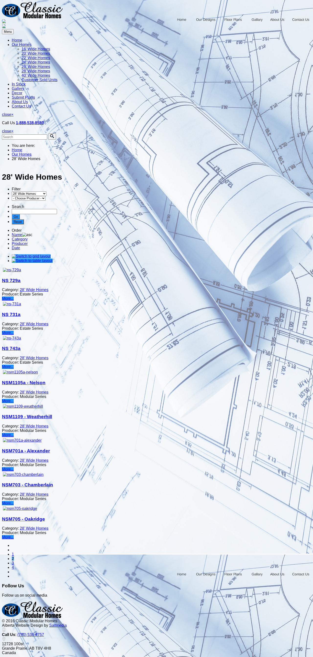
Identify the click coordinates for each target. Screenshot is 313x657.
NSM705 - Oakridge (23, 519)
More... (8, 298)
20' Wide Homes (36, 53)
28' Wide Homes (36, 71)
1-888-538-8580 (30, 123)
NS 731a (11, 314)
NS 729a (11, 280)
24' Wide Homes (36, 62)
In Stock (19, 84)
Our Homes (22, 45)
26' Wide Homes (36, 67)
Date (16, 248)
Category (20, 239)
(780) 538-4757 (30, 635)
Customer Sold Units (39, 80)
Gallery (18, 89)
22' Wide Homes (36, 58)
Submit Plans (23, 97)
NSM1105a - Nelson (23, 382)
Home (17, 40)
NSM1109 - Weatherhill (27, 416)
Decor (17, 93)
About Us (20, 102)
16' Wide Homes (36, 49)
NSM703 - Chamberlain (27, 484)
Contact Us (21, 106)
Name (17, 235)
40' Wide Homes (36, 75)
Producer (20, 243)
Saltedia (58, 625)
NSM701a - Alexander (26, 450)
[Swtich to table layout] (32, 261)
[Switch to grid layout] (31, 256)
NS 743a (11, 348)
